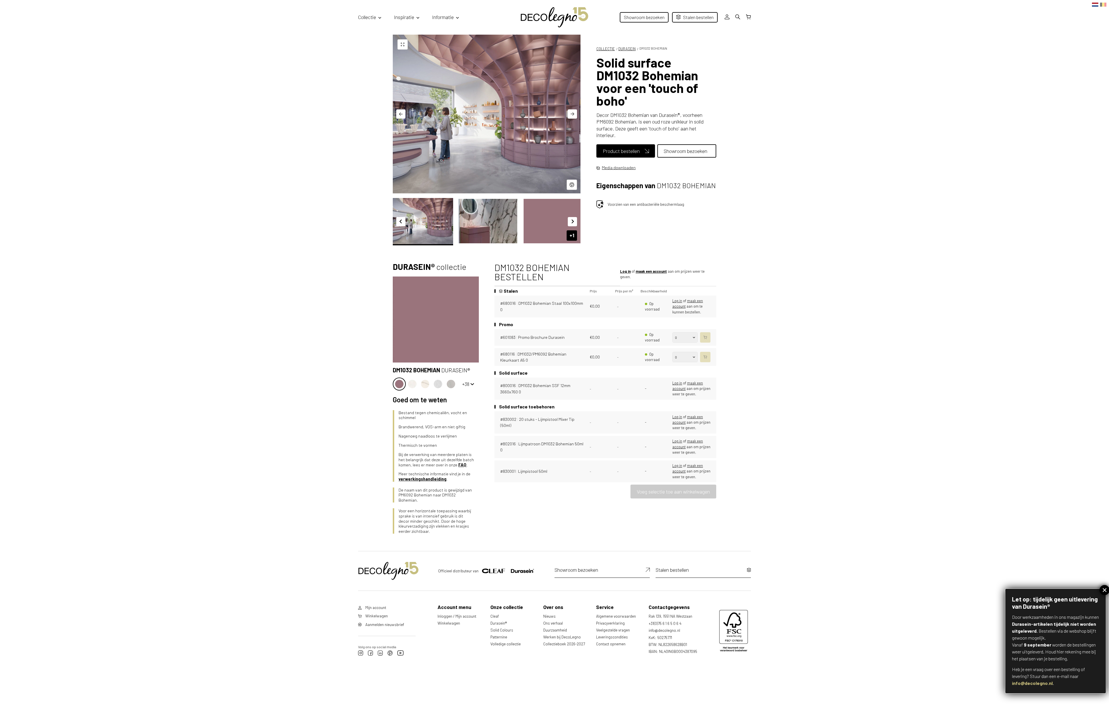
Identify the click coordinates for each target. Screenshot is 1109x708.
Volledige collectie (505, 643)
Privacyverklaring (610, 623)
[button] (423, 221)
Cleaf (494, 616)
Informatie (443, 17)
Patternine (498, 636)
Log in (625, 271)
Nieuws (549, 616)
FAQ (462, 464)
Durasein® (498, 623)
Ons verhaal (553, 623)
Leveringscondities (612, 636)
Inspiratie (404, 17)
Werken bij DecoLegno (562, 636)
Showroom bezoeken (644, 17)
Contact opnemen (611, 643)
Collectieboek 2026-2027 (564, 643)
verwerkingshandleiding (422, 479)
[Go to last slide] (400, 114)
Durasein (627, 48)
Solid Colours (501, 629)
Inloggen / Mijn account (457, 616)
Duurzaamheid (555, 629)
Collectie (367, 17)
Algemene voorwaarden (616, 616)
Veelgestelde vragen (613, 629)
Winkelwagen (449, 623)
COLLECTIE (605, 48)
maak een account (651, 271)
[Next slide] (572, 114)
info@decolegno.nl (1032, 683)
